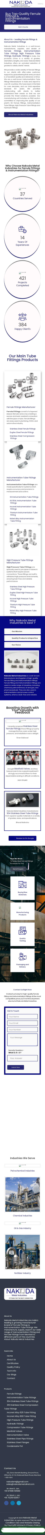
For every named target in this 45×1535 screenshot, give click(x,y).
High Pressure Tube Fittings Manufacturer (20, 561)
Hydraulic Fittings (20, 56)
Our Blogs (11, 1374)
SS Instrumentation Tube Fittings (24, 497)
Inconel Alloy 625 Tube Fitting (21, 1412)
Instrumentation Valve (18, 1434)
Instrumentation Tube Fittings (18, 1327)
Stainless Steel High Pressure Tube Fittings (22, 587)
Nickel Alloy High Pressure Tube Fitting (23, 611)
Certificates (12, 1363)
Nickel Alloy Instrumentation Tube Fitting (22, 519)
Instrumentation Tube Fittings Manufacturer (21, 479)
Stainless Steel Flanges (18, 1442)
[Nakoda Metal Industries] (20, 3)
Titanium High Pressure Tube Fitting (22, 605)
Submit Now (16, 1067)
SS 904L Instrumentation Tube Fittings (23, 501)
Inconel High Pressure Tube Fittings (21, 599)
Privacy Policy (33, 1525)
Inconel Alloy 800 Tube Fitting (21, 1416)
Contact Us (10, 1468)
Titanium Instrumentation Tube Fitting (24, 513)
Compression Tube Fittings (20, 1427)
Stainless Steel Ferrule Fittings (23, 429)
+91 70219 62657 (12, 1497)
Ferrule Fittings (12, 51)
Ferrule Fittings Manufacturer (21, 407)
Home (10, 1355)
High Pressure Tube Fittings (20, 1420)
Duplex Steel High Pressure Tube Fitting (24, 593)
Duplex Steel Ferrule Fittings (22, 432)
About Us (11, 1359)
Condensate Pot (15, 1446)
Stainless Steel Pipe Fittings (20, 1438)
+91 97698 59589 (12, 1490)
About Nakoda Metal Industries (20, 114)
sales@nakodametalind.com (20, 1484)
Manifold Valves (22, 768)
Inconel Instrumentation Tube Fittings (23, 507)
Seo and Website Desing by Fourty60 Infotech (22, 1524)
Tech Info (11, 1370)
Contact (11, 1378)
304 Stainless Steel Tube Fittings (22, 813)
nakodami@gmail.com (17, 1481)
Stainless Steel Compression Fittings (22, 437)
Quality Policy (13, 1367)
